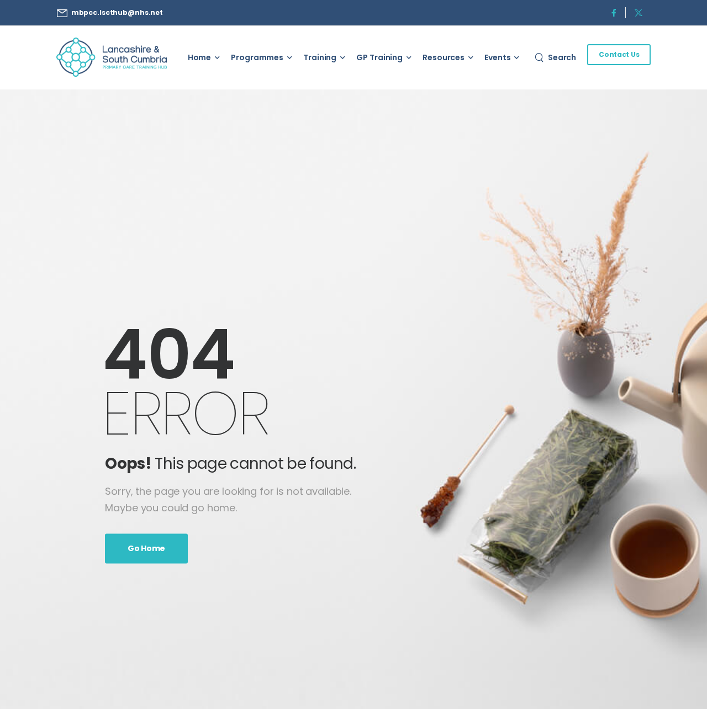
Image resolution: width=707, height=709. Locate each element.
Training (319, 57)
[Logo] (111, 57)
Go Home (146, 548)
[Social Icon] (613, 12)
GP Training (379, 57)
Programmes (257, 57)
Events (497, 57)
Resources (444, 57)
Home (200, 57)
